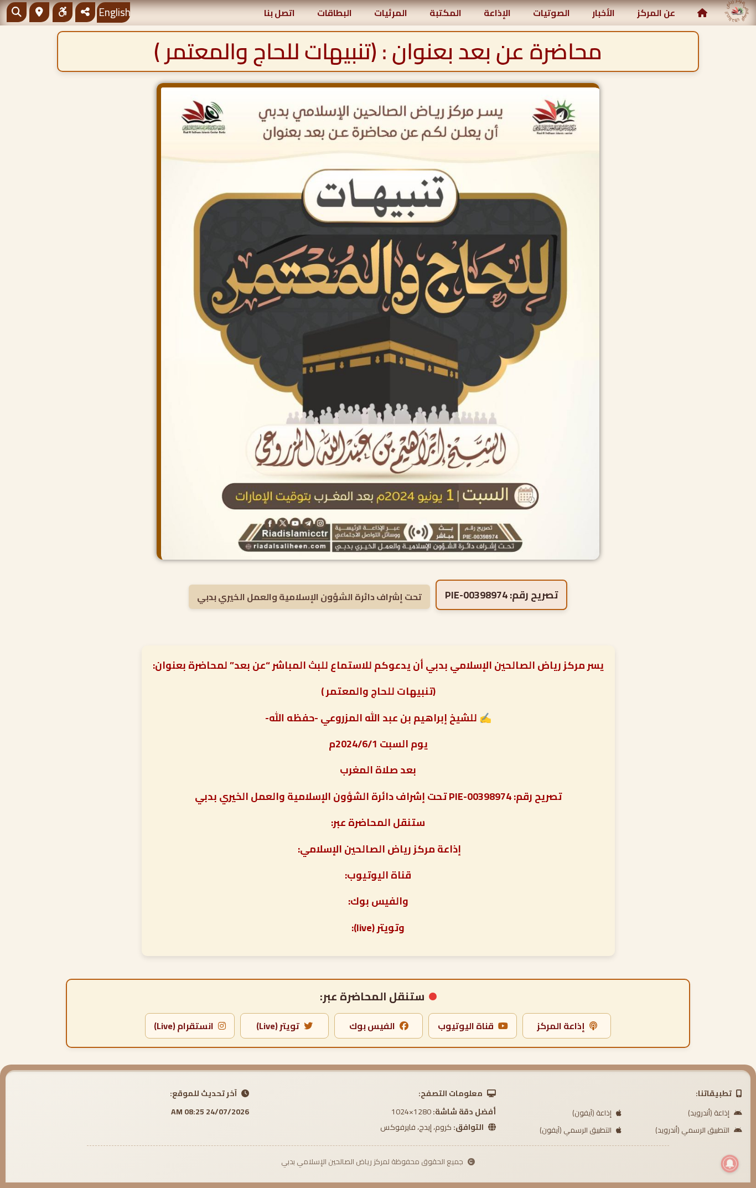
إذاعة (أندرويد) (709, 1112)
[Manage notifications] (730, 1163)
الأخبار (603, 12)
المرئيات (390, 12)
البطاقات (334, 12)
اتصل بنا (279, 12)
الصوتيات (551, 12)
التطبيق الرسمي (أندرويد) (693, 1130)
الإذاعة (497, 12)
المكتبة (445, 12)
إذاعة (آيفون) (592, 1112)
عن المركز (656, 12)
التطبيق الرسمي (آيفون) (576, 1130)
